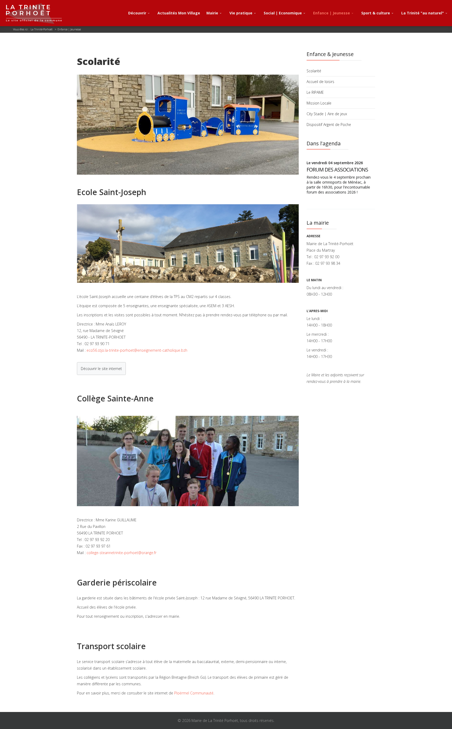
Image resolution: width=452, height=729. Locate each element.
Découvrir (137, 12)
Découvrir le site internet (101, 368)
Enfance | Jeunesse (331, 12)
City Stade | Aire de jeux (327, 113)
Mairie (212, 12)
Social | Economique (283, 12)
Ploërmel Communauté (193, 693)
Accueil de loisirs (320, 81)
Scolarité (314, 70)
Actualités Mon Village (178, 12)
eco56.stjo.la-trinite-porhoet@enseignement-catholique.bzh (137, 350)
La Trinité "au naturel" (422, 12)
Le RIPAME (315, 92)
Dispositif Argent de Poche (329, 124)
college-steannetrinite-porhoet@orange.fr (121, 552)
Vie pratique (240, 12)
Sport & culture (375, 12)
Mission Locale (319, 103)
